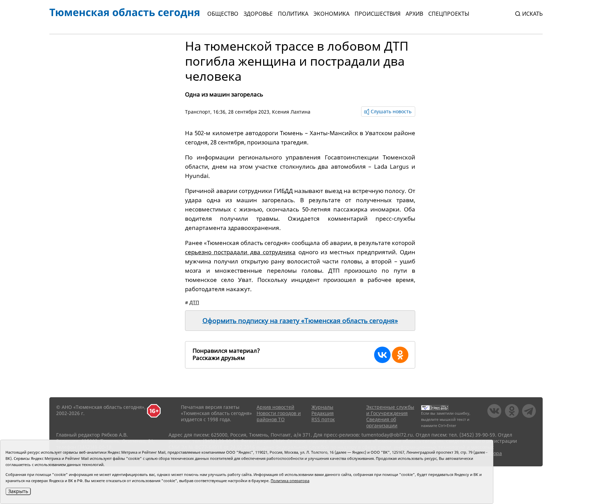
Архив (414, 13)
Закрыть (18, 491)
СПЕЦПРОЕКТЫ (448, 13)
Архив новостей (275, 407)
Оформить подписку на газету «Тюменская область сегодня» (300, 320)
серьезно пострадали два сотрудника (240, 252)
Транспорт (197, 111)
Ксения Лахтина (291, 111)
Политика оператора (290, 480)
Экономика (331, 13)
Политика (293, 13)
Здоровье (258, 13)
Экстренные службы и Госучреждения (390, 410)
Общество (222, 13)
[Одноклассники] (400, 355)
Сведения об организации (381, 422)
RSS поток (323, 419)
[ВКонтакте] (382, 355)
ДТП (194, 302)
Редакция (322, 413)
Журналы (322, 407)
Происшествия (377, 13)
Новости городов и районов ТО (279, 416)
